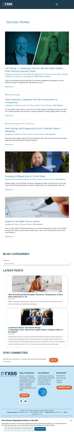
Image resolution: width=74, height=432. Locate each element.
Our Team (46, 74)
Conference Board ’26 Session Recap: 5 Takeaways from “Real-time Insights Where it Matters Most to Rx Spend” (35, 330)
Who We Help (61, 378)
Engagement (9, 74)
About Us (59, 380)
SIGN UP (53, 360)
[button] (57, 4)
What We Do (60, 376)
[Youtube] (25, 401)
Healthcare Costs (20, 74)
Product (37, 105)
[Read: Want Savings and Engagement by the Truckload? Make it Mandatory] (19, 124)
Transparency (18, 76)
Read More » (9, 87)
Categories (6, 260)
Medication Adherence (34, 74)
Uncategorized (28, 76)
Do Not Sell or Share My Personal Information (19, 428)
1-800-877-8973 (38, 412)
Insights (59, 382)
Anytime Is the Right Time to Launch (22, 221)
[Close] (71, 421)
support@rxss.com (37, 414)
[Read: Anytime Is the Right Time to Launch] (37, 207)
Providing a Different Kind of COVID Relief (25, 176)
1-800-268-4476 (23, 412)
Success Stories (55, 74)
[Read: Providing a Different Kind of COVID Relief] (37, 162)
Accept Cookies (40, 428)
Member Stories (23, 179)
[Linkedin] (21, 401)
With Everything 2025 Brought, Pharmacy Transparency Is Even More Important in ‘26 (35, 296)
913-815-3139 (57, 412)
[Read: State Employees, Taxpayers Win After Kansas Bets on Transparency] (12, 95)
